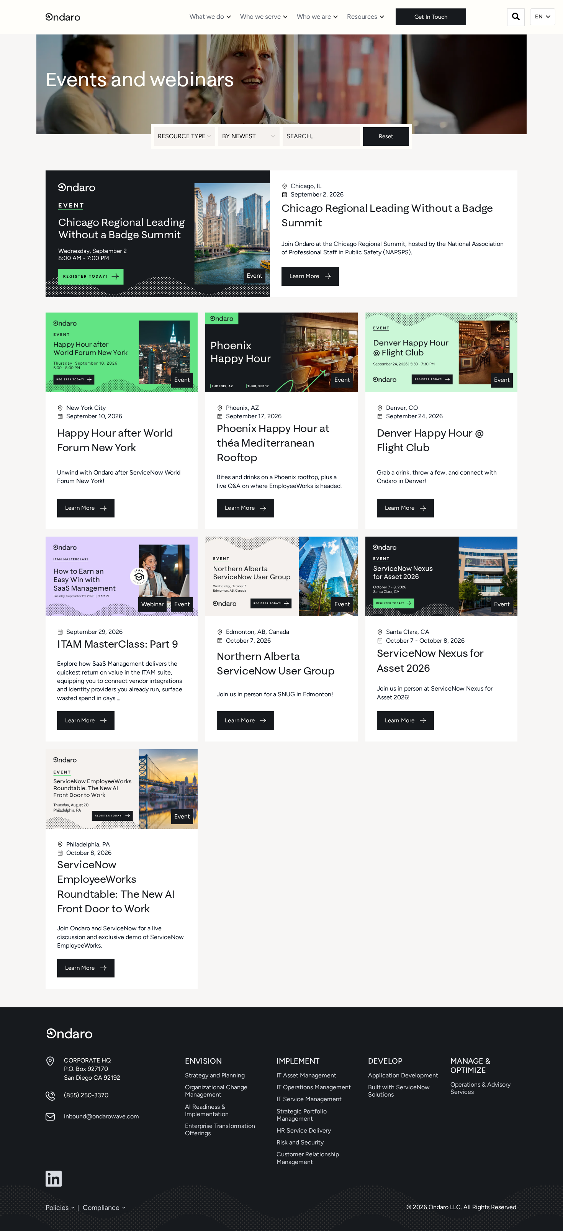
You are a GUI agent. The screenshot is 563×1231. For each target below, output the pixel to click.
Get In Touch (431, 16)
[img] (158, 233)
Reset (386, 136)
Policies (57, 1207)
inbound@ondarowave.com (101, 1116)
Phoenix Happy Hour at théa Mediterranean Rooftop (273, 442)
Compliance (101, 1207)
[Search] (515, 17)
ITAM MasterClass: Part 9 (117, 643)
